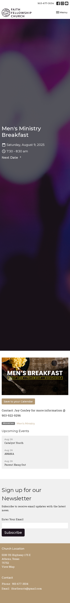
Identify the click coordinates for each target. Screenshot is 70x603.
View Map (8, 566)
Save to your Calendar (18, 401)
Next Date (10, 157)
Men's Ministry (26, 423)
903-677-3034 (46, 3)
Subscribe (13, 533)
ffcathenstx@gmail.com (26, 588)
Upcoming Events (15, 431)
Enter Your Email (12, 519)
